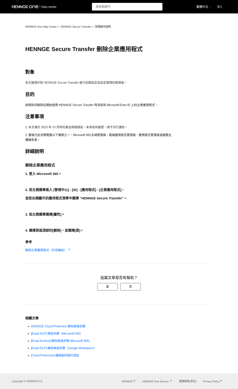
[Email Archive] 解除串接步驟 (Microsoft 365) (60, 340)
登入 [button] (219, 6)
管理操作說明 (103, 26)
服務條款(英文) (188, 381)
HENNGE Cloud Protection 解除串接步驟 (58, 326)
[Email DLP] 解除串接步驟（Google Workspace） (64, 348)
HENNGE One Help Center (41, 26)
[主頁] (35, 6)
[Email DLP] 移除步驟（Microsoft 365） (57, 333)
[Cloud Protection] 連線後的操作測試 (55, 355)
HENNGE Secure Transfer (76, 26)
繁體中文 (202, 6)
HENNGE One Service (155, 381)
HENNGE (127, 381)
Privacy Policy (211, 381)
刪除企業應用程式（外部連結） (46, 250)
